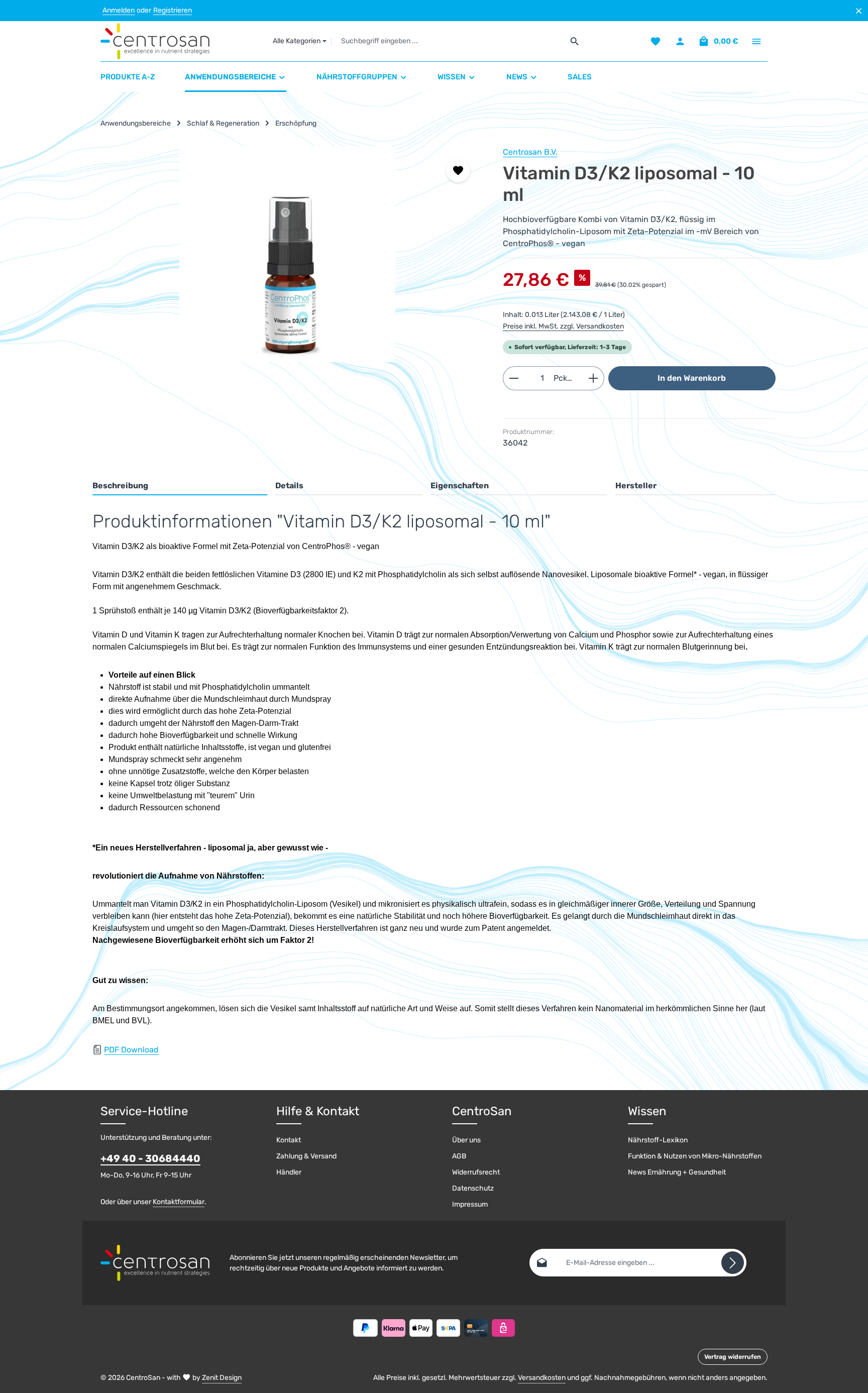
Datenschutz (473, 1188)
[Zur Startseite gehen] (154, 41)
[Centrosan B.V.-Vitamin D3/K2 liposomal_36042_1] (287, 254)
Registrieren (172, 11)
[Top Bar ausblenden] (858, 11)
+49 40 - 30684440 (150, 1158)
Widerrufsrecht (476, 1172)
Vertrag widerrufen (732, 1356)
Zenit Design (222, 1377)
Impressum (470, 1204)
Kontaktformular (178, 1202)
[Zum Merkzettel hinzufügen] (458, 170)
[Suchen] (575, 41)
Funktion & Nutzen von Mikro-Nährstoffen (695, 1156)
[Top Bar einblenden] (756, 41)
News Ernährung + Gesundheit (677, 1172)
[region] (287, 254)
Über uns (466, 1140)
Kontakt (288, 1140)
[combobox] (448, 41)
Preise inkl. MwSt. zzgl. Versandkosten (563, 326)
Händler (288, 1172)
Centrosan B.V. (530, 152)
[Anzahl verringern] (513, 378)
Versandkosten (542, 1377)
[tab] (179, 486)
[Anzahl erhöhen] (593, 378)
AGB (459, 1156)
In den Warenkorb (692, 378)
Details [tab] (289, 485)
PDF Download (131, 1049)
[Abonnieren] (732, 1262)
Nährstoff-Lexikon (658, 1140)
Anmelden (118, 11)
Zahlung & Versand (306, 1156)
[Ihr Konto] (680, 41)
